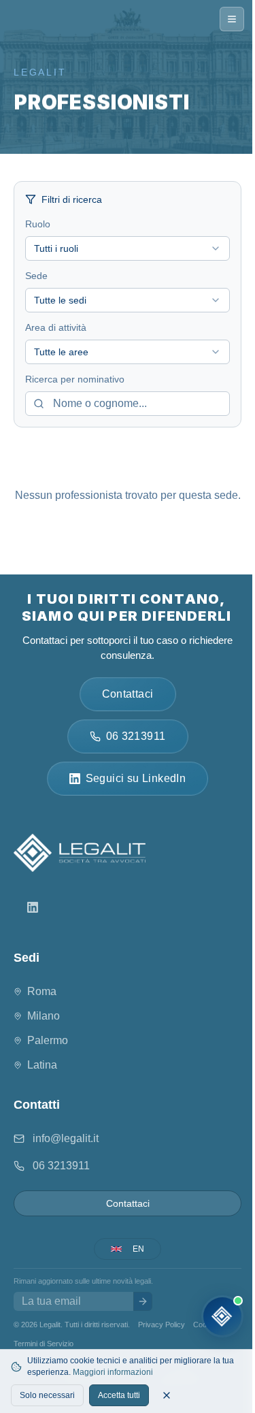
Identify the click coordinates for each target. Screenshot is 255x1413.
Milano (43, 1016)
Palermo (47, 1040)
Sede (36, 275)
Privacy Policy (161, 1324)
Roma (41, 991)
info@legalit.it (66, 1138)
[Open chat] (222, 1316)
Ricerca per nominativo (74, 379)
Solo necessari (47, 1395)
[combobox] (127, 248)
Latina (42, 1065)
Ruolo (37, 223)
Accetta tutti (119, 1395)
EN (138, 1249)
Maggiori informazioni (113, 1372)
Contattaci (128, 1203)
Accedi (93, 1343)
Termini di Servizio (43, 1343)
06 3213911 (61, 1165)
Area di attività (55, 327)
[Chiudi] (166, 1395)
